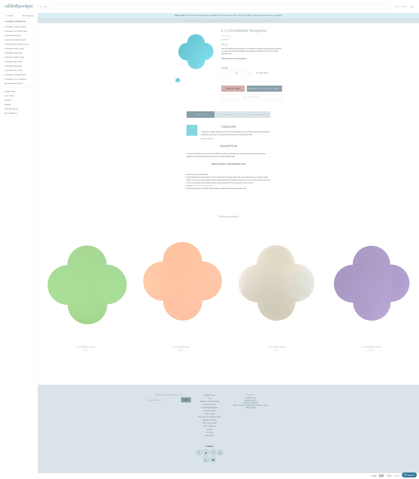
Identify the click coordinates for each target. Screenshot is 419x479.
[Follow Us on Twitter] (206, 452)
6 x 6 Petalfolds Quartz (276, 347)
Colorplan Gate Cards (13, 61)
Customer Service (11, 109)
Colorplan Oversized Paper (15, 74)
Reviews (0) (228, 114)
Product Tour (9, 91)
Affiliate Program (209, 420)
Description (200, 114)
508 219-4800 (250, 408)
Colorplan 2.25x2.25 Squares (15, 79)
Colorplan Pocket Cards (14, 48)
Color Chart (9, 96)
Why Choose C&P (210, 423)
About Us (8, 100)
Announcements (209, 410)
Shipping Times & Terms (209, 401)
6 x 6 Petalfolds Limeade (85, 347)
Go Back (9, 15)
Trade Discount (209, 404)
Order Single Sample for (264, 88)
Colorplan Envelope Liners (15, 40)
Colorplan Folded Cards (14, 57)
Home (186, 20)
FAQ (209, 398)
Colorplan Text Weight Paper (15, 31)
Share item (263, 73)
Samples (7, 104)
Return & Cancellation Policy (209, 417)
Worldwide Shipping (209, 407)
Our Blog (209, 432)
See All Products (207, 138)
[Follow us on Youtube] (213, 459)
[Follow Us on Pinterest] (213, 452)
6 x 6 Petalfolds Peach (181, 347)
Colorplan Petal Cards (13, 53)
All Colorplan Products (13, 83)
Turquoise (225, 39)
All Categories (27, 15)
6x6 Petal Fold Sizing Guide (202, 185)
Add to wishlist (252, 97)
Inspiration (209, 435)
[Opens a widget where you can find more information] (409, 475)
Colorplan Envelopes (12, 35)
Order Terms (209, 414)
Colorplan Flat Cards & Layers (16, 44)
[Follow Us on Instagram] (220, 452)
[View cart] (412, 6)
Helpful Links (209, 395)
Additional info (256, 114)
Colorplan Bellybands (13, 66)
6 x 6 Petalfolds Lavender (371, 347)
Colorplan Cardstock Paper (15, 27)
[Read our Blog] (206, 459)
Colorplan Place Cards (13, 70)
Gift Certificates (10, 113)
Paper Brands (196, 20)
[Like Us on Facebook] (199, 452)
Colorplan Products (213, 20)
